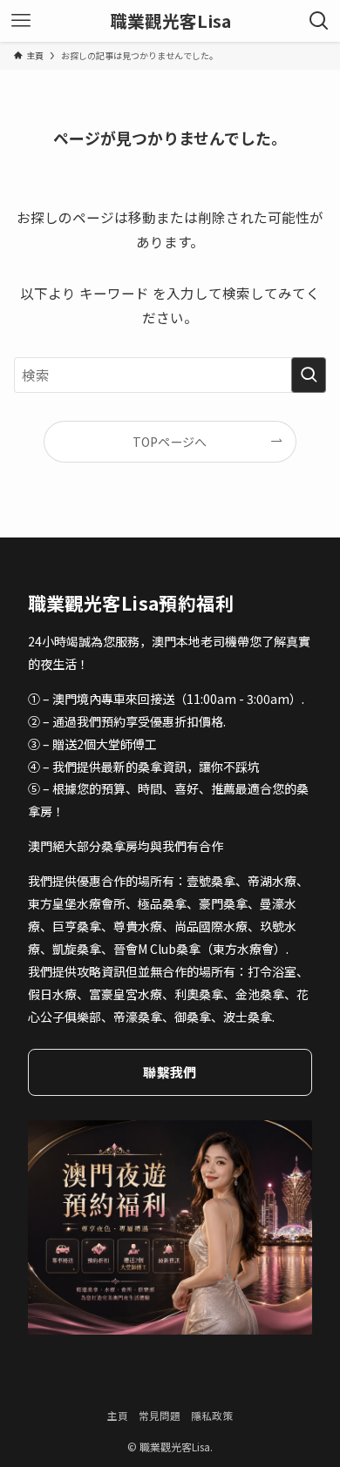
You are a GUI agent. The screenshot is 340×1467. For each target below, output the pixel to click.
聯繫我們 (169, 1072)
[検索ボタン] (319, 21)
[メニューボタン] (21, 21)
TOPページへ (170, 441)
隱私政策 (212, 1415)
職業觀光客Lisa (170, 21)
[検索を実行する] (308, 375)
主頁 (117, 1415)
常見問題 (159, 1415)
